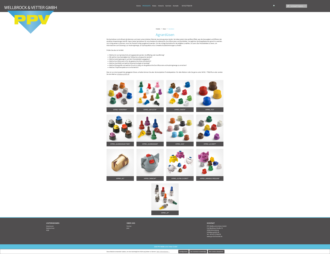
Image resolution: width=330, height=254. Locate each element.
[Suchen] (288, 6)
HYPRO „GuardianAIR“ (150, 144)
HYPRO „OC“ (120, 178)
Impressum (50, 226)
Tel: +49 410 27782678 (214, 234)
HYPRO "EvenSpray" (120, 110)
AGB (47, 230)
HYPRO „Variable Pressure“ (210, 178)
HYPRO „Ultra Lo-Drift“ (179, 178)
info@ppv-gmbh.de (123, 74)
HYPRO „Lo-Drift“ (210, 144)
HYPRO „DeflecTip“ (150, 110)
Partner (129, 226)
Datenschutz (50, 228)
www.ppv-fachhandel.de (214, 236)
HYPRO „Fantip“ (179, 110)
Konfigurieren (183, 251)
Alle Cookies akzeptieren (216, 251)
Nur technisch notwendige (198, 251)
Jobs (128, 228)
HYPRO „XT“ (165, 213)
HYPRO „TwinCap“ (150, 178)
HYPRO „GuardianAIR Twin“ (120, 144)
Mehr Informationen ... (163, 251)
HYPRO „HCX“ (179, 144)
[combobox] (298, 6)
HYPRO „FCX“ (209, 110)
